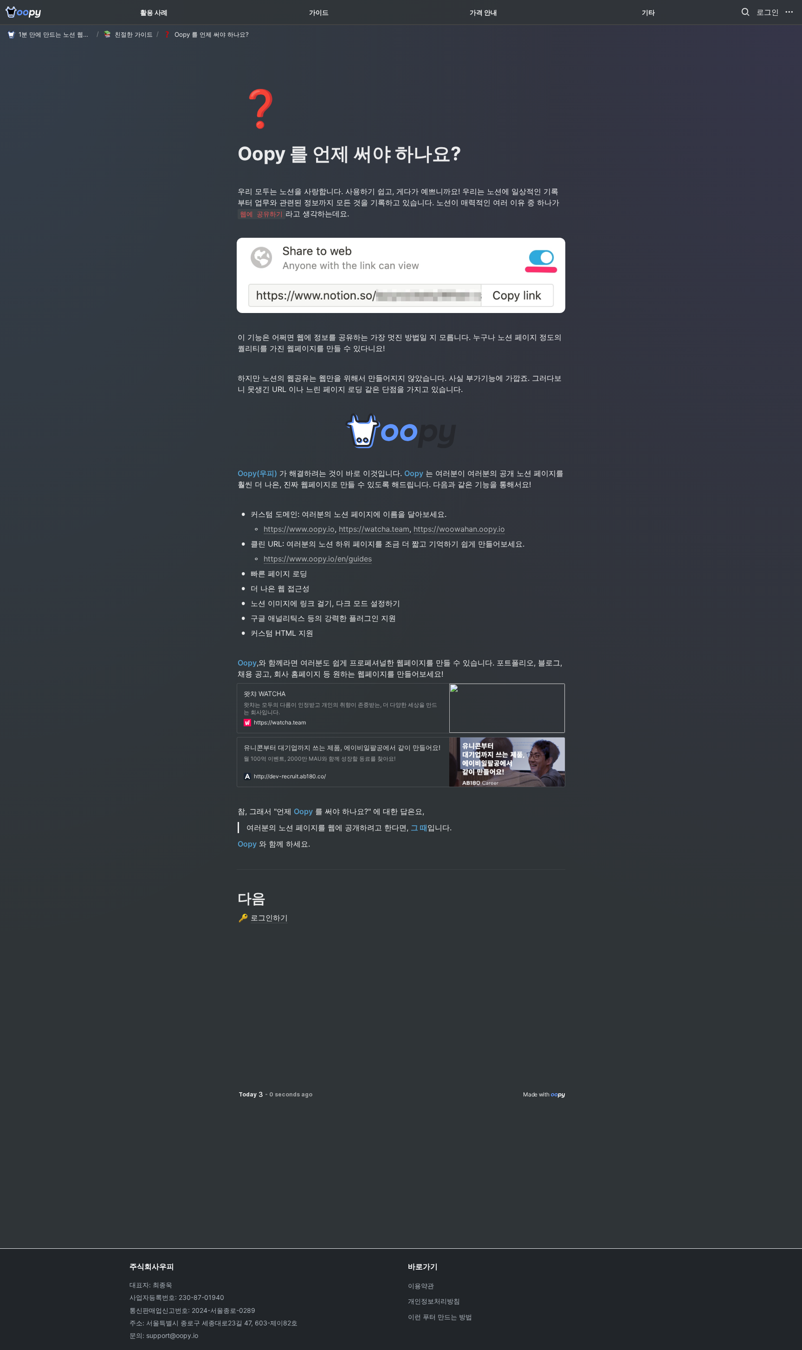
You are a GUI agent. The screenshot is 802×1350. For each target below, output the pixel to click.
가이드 (319, 12)
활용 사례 (154, 12)
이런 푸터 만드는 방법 (440, 1317)
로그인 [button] (768, 12)
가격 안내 (483, 12)
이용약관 (421, 1286)
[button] (745, 12)
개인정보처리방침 (434, 1301)
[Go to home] (23, 12)
